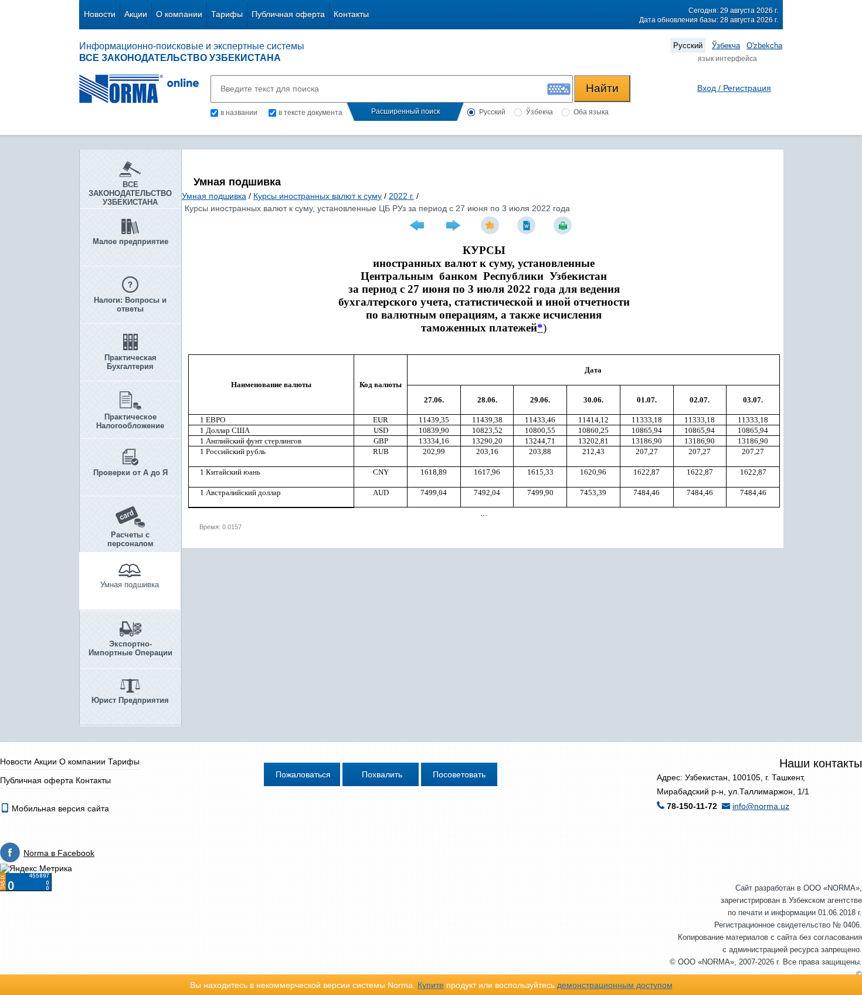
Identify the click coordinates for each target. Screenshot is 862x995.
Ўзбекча (726, 45)
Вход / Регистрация (734, 88)
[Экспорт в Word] (528, 225)
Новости (100, 14)
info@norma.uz (760, 806)
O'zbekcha (764, 45)
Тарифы (227, 14)
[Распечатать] (564, 225)
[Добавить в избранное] (491, 225)
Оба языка (591, 112)
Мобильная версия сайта (59, 808)
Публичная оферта (288, 14)
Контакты (351, 14)
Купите (431, 985)
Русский (688, 45)
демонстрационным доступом (615, 985)
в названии (238, 113)
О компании (179, 14)
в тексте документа (310, 113)
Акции (135, 14)
